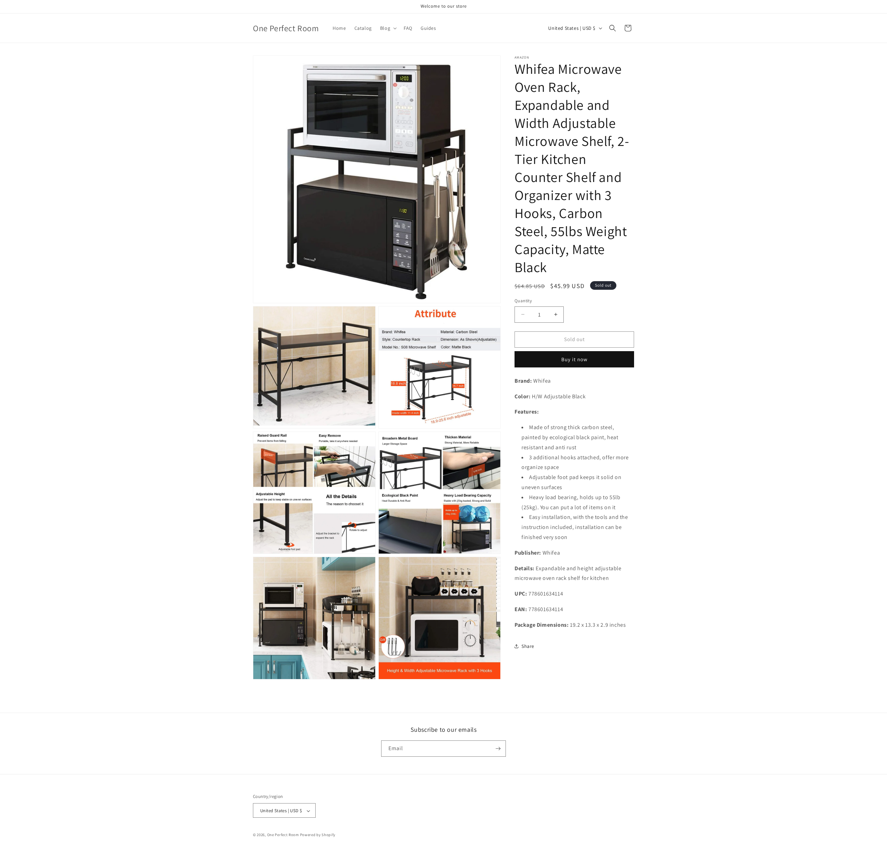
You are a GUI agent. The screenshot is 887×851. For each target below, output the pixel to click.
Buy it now (574, 359)
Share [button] (527, 646)
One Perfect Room (283, 835)
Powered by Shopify (318, 835)
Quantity (523, 301)
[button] (387, 28)
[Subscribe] (498, 748)
